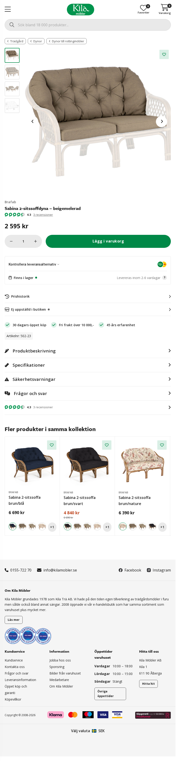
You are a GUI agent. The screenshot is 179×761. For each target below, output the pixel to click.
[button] (88, 277)
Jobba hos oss (60, 660)
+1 (52, 527)
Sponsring (56, 667)
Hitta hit (148, 684)
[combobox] (88, 25)
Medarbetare (59, 680)
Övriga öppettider (105, 693)
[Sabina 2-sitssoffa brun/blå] (32, 464)
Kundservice (14, 660)
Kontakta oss (15, 667)
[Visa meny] (8, 9)
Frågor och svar (16, 673)
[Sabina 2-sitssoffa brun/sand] (32, 526)
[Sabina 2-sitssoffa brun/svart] (88, 464)
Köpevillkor (13, 699)
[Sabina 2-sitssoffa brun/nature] (42, 526)
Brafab (10, 202)
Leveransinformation (20, 680)
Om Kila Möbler (61, 686)
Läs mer (14, 620)
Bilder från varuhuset (65, 673)
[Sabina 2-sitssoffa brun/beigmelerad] (22, 526)
